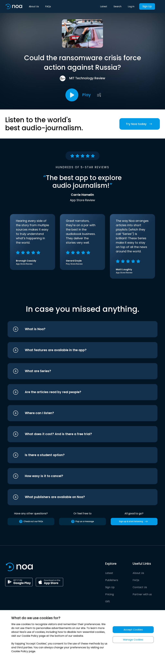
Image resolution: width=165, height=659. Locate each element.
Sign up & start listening (131, 521)
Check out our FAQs (33, 521)
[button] (76, 329)
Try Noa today (136, 124)
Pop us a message (85, 521)
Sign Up (147, 6)
